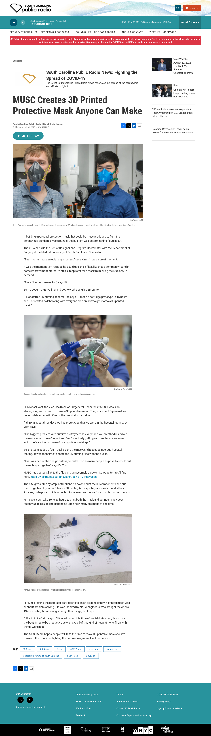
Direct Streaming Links (87, 694)
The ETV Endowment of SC (89, 701)
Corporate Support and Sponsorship (134, 715)
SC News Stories (104, 32)
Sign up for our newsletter (170, 708)
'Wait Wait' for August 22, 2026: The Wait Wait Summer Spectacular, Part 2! (183, 66)
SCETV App (75, 649)
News (59, 649)
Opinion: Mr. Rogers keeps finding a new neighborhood (184, 93)
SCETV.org (169, 32)
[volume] (22, 22)
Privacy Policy (164, 701)
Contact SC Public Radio (128, 708)
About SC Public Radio (127, 701)
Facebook (80, 715)
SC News (17, 60)
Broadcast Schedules (24, 32)
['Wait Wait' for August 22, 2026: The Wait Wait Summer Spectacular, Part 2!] (162, 64)
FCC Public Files (83, 708)
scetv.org (94, 649)
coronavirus (112, 649)
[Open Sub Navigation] (71, 32)
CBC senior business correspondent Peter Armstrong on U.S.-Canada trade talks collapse (172, 113)
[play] (13, 22)
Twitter (120, 694)
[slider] (27, 22)
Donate (193, 8)
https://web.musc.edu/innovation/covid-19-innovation (63, 476)
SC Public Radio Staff (167, 694)
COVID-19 (90, 656)
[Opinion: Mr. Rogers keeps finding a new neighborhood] (162, 90)
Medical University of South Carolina (41, 656)
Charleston (72, 656)
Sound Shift (83, 32)
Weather (155, 32)
